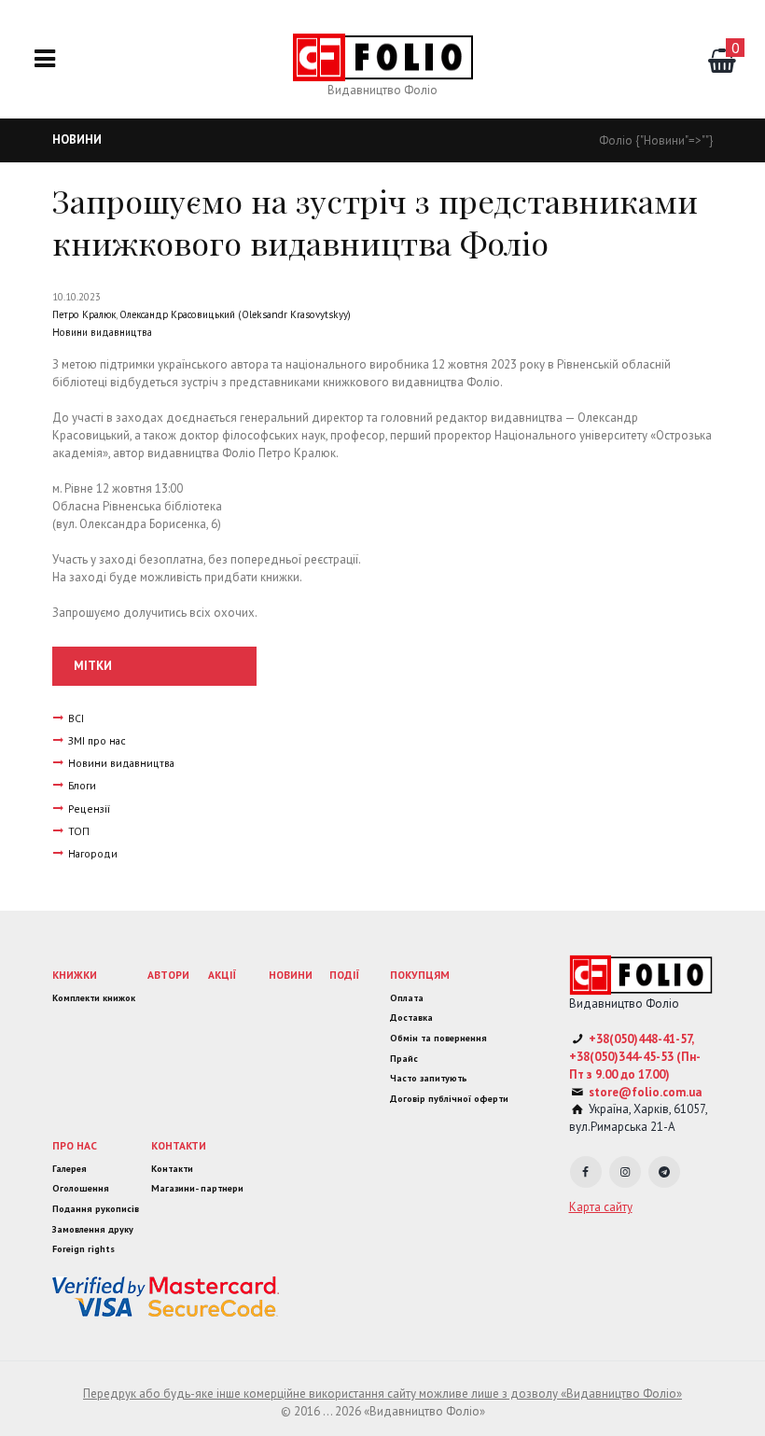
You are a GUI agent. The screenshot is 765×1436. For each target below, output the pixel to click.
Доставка (411, 1017)
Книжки (74, 975)
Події (344, 975)
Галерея (69, 1169)
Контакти (178, 1145)
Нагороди (93, 853)
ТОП (79, 831)
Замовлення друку (92, 1229)
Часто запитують (428, 1078)
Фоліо (616, 140)
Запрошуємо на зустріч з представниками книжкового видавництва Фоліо (375, 221)
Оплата (407, 998)
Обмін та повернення (438, 1038)
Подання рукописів (95, 1209)
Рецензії (89, 809)
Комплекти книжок (93, 998)
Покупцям (420, 975)
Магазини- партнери (197, 1188)
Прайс (404, 1059)
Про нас (74, 1145)
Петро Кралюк (84, 314)
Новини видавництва (102, 332)
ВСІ (76, 718)
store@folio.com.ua (645, 1092)
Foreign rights (83, 1249)
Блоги (82, 785)
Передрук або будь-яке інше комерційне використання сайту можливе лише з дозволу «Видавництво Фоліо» (382, 1393)
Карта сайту (601, 1207)
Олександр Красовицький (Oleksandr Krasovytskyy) (235, 314)
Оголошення (80, 1188)
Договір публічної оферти (449, 1099)
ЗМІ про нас (97, 740)
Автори (168, 975)
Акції (222, 975)
